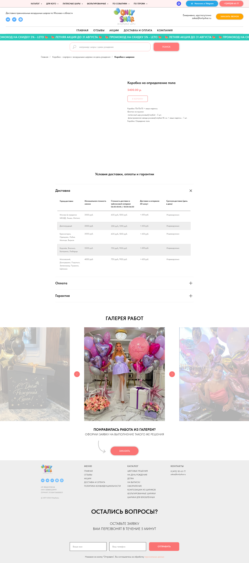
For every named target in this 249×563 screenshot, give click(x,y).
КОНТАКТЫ (177, 466)
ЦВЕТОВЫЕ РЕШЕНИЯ (137, 471)
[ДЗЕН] (57, 480)
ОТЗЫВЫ (88, 475)
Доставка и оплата (138, 30)
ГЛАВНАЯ (88, 471)
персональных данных (154, 556)
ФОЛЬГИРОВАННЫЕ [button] (96, 3)
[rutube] (14, 21)
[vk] (8, 21)
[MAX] (179, 3)
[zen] (20, 21)
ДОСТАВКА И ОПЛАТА (94, 482)
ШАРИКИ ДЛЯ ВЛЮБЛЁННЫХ (141, 497)
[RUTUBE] (52, 480)
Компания (165, 30)
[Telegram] (47, 480)
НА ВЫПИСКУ (133, 482)
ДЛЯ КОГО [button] (51, 3)
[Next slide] (172, 374)
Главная (82, 30)
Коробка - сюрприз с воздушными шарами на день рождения (81, 57)
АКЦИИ (114, 30)
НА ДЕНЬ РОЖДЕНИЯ (137, 475)
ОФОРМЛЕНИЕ (134, 486)
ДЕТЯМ (130, 478)
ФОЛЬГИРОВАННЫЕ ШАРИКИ (141, 493)
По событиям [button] (120, 3)
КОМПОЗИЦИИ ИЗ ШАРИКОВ (141, 490)
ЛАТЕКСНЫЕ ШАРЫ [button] (72, 3)
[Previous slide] (77, 374)
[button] (229, 16)
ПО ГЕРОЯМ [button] (140, 3)
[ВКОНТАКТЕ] (43, 480)
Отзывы (98, 30)
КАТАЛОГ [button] (35, 3)
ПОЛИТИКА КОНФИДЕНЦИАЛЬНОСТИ (102, 486)
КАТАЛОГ (132, 466)
